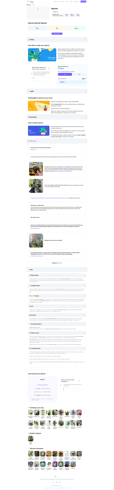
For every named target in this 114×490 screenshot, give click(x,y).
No (65, 74)
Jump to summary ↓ (57, 33)
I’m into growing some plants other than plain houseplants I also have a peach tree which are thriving (53, 156)
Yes (79, 74)
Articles (62, 1)
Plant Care (56, 1)
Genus (66, 14)
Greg (59, 56)
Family (71, 14)
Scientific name (56, 14)
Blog (71, 1)
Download (83, 1)
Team (67, 1)
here (74, 329)
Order (78, 14)
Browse (57, 263)
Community (76, 1)
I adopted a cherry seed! (55, 198)
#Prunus (33, 141)
